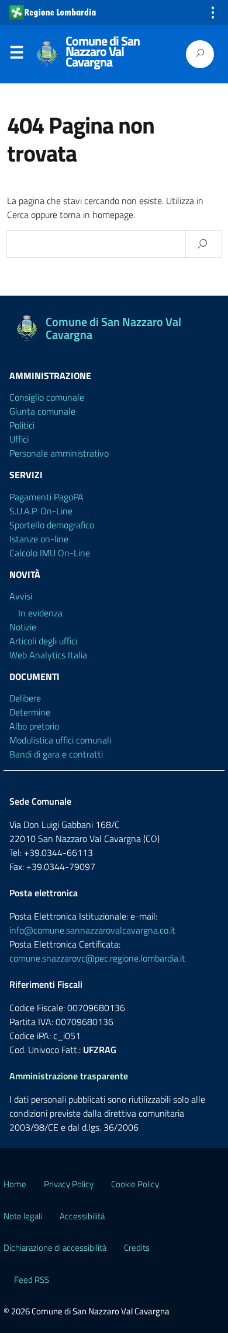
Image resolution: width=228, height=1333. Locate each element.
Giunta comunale (42, 411)
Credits (137, 1247)
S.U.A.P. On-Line (40, 511)
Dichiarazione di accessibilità (55, 1247)
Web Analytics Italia (48, 655)
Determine (29, 712)
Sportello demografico (51, 525)
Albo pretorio (34, 726)
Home (15, 1184)
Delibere (25, 698)
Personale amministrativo (59, 453)
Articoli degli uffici (43, 641)
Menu (16, 54)
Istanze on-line (38, 539)
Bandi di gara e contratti (56, 754)
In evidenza (40, 613)
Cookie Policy (135, 1184)
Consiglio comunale (46, 397)
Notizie (22, 627)
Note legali (23, 1216)
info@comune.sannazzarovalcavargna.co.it (92, 930)
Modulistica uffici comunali (60, 740)
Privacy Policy (69, 1184)
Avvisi (20, 596)
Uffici (19, 439)
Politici (21, 425)
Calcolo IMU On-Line (49, 553)
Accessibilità (82, 1216)
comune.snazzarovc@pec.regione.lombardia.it (97, 958)
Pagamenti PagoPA (46, 497)
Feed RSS (31, 1279)
